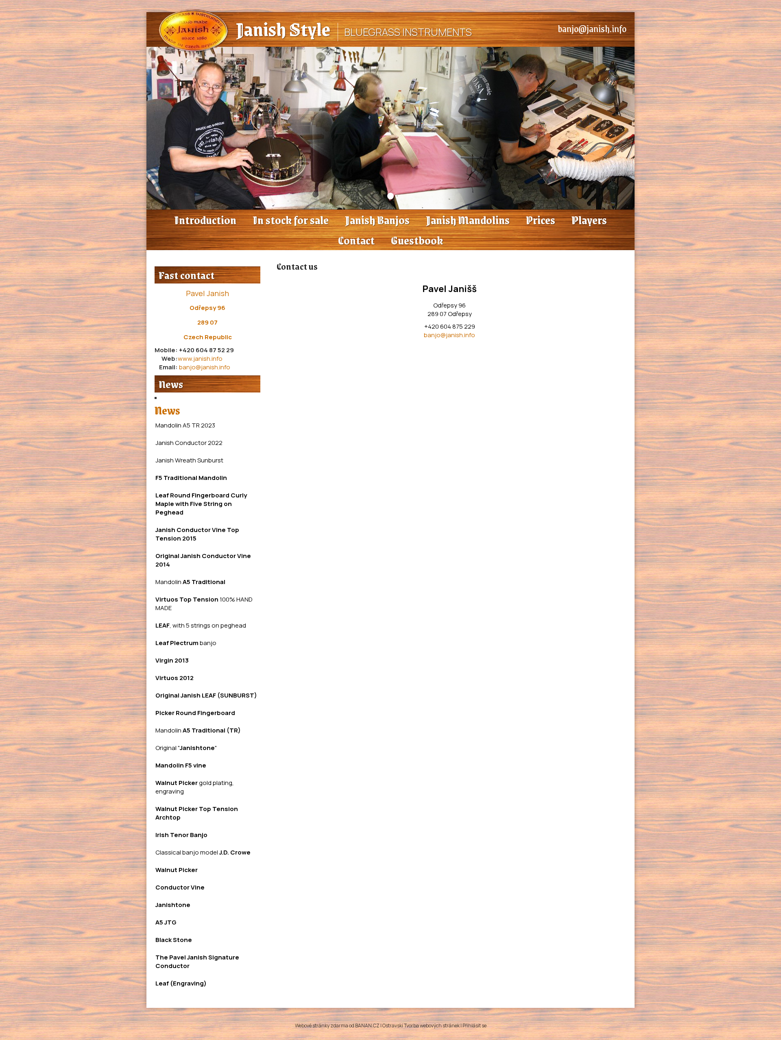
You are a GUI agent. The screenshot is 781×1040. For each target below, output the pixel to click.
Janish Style (283, 28)
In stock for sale (291, 220)
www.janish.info (200, 358)
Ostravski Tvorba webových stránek (421, 1025)
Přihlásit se (474, 1025)
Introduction (205, 220)
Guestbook (417, 240)
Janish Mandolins (468, 220)
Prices (540, 220)
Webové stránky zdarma (321, 1025)
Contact (356, 240)
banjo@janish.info (592, 28)
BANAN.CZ (367, 1025)
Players (589, 220)
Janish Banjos (377, 220)
